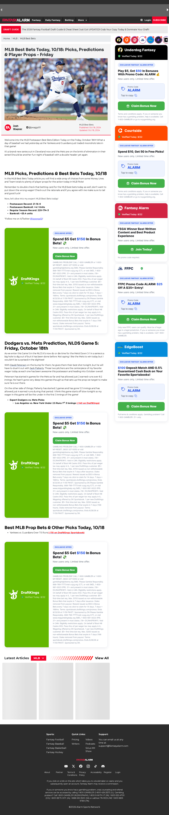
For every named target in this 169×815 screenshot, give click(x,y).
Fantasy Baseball (55, 744)
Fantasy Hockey (54, 752)
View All (102, 658)
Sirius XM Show (90, 749)
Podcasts (90, 744)
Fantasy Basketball (56, 748)
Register (108, 772)
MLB (15, 38)
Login (148, 20)
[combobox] (38, 658)
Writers (75, 744)
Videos (89, 739)
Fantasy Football (55, 739)
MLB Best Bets (28, 38)
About (47, 772)
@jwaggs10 (35, 127)
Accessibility (96, 772)
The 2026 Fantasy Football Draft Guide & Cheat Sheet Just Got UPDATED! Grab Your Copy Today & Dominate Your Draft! (85, 29)
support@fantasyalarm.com (113, 746)
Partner (59, 772)
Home (6, 38)
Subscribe (159, 20)
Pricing (75, 739)
